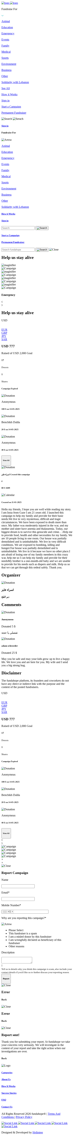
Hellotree (38, 1132)
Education (7, 27)
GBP (4, 332)
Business (6, 70)
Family (5, 45)
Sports (5, 57)
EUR (4, 329)
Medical (6, 51)
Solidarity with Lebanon (15, 82)
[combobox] (8, 911)
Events (5, 39)
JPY (3, 336)
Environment (8, 63)
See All (5, 88)
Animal (5, 21)
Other (4, 76)
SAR (4, 339)
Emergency (7, 33)
